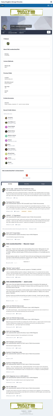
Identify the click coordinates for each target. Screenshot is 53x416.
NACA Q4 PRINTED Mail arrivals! (15, 306)
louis (22, 190)
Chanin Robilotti (11, 126)
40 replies (19, 313)
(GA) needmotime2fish (11, 190)
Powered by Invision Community (26, 413)
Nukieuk (10, 139)
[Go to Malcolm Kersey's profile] (6, 131)
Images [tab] (43, 183)
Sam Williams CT (11, 122)
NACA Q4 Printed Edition (12, 331)
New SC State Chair (11, 386)
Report (15, 262)
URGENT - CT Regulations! (13, 215)
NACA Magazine (34, 234)
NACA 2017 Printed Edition (13, 233)
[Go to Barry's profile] (6, 145)
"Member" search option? (13, 268)
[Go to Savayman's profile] (6, 118)
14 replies (17, 211)
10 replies (18, 239)
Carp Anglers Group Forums (11, 2)
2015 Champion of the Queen (14, 341)
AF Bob (23, 343)
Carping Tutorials (32, 190)
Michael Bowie (11, 153)
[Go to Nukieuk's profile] (6, 140)
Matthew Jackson (12, 135)
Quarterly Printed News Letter (14, 352)
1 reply (16, 197)
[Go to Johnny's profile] (6, 158)
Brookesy (23, 234)
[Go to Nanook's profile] (6, 163)
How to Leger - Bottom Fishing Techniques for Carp (20, 188)
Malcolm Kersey (11, 130)
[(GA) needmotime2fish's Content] (49, 32)
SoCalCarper (24, 307)
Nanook (9, 162)
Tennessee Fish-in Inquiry (13, 202)
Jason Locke (28, 282)
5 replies (18, 277)
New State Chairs (24, 228)
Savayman (10, 117)
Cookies (30, 411)
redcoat (23, 269)
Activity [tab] (10, 183)
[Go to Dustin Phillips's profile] (8, 43)
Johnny (9, 157)
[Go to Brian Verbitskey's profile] (6, 149)
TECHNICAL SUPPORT (36, 269)
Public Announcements (39, 203)
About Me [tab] (26, 183)
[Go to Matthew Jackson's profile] (6, 136)
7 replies (20, 337)
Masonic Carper (29, 244)
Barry (9, 144)
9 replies (18, 224)
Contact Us (23, 411)
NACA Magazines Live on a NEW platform (17, 376)
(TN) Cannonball (25, 203)
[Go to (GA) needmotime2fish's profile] (3, 189)
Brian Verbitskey (11, 148)
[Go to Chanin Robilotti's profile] (6, 127)
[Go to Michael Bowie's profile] (6, 154)
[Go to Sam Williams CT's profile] (6, 122)
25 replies (19, 348)
